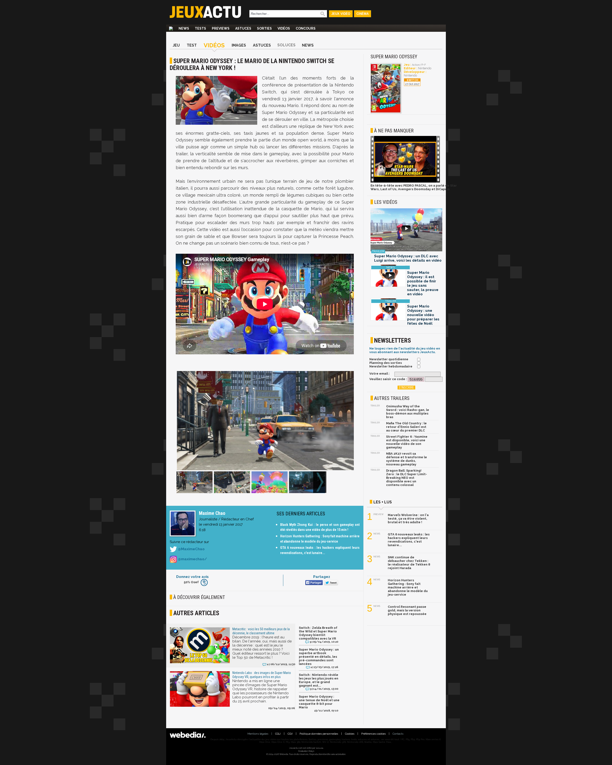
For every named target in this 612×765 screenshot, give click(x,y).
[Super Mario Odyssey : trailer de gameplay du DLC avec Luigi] (406, 230)
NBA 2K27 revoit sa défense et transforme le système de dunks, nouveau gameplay (406, 459)
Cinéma (362, 14)
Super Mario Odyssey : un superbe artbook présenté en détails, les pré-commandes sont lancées (319, 657)
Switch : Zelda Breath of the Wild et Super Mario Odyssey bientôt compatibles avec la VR (318, 633)
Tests (200, 28)
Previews (221, 28)
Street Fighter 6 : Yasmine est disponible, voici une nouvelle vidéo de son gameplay (406, 442)
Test (192, 45)
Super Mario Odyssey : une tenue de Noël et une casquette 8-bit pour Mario (319, 702)
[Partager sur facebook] (313, 583)
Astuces (243, 28)
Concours (306, 28)
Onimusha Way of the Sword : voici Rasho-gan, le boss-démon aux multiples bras (407, 411)
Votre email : (379, 373)
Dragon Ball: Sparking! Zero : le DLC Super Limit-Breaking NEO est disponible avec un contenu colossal (406, 478)
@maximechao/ (192, 559)
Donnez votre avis (192, 577)
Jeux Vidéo (340, 14)
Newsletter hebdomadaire (390, 366)
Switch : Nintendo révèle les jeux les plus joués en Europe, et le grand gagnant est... (318, 680)
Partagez (321, 577)
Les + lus (382, 502)
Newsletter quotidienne (388, 359)
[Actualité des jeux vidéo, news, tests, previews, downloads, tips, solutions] (171, 28)
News (184, 28)
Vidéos (284, 28)
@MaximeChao (191, 549)
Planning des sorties (385, 363)
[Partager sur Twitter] (330, 583)
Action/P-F (419, 64)
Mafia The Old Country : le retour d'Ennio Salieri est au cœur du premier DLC (406, 426)
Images (239, 45)
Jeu (176, 45)
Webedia (319, 748)
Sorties (264, 28)
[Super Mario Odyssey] (386, 112)
